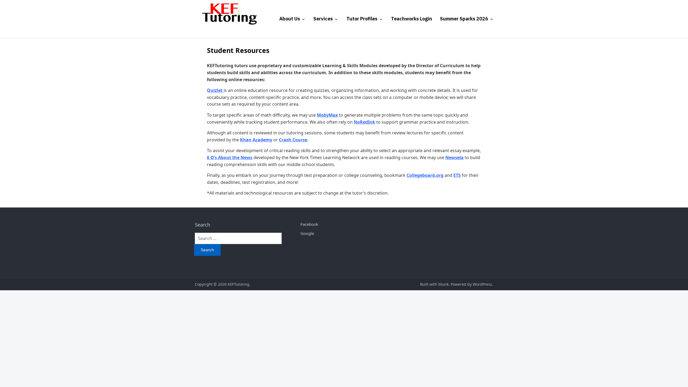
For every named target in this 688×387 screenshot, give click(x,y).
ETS (457, 175)
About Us (289, 19)
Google (307, 233)
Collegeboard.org (425, 175)
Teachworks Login (411, 19)
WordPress (482, 284)
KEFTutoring (238, 284)
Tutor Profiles (361, 19)
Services (323, 19)
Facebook (309, 224)
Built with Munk (434, 284)
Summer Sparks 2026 (464, 19)
